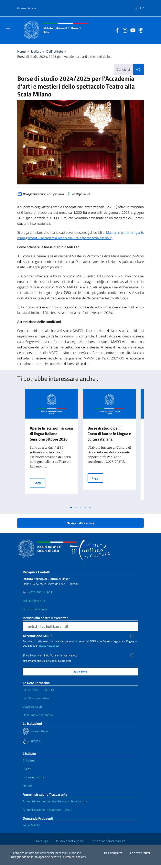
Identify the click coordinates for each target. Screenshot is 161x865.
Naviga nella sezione (80, 523)
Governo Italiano (26, 8)
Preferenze (113, 853)
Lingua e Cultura (33, 777)
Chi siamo (29, 760)
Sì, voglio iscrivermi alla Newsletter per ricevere (50, 655)
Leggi (40, 482)
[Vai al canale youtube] (132, 29)
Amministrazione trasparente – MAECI (48, 809)
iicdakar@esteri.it (34, 600)
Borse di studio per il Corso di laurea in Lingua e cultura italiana (109, 433)
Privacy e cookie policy (69, 841)
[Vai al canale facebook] (116, 29)
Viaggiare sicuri (32, 706)
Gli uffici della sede (35, 609)
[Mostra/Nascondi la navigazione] (7, 29)
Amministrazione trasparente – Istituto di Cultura (55, 801)
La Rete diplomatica (36, 698)
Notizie (36, 51)
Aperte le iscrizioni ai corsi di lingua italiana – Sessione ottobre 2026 (51, 433)
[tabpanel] (51, 446)
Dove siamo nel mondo (38, 715)
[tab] (71, 507)
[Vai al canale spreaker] (140, 29)
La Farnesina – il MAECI (38, 689)
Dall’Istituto (54, 51)
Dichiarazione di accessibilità (108, 841)
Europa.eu (35, 741)
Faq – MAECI (31, 825)
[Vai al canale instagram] (124, 29)
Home (21, 51)
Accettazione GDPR (37, 636)
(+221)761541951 (40, 592)
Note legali (42, 841)
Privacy (42, 645)
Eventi (27, 768)
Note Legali (53, 645)
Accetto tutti (141, 853)
